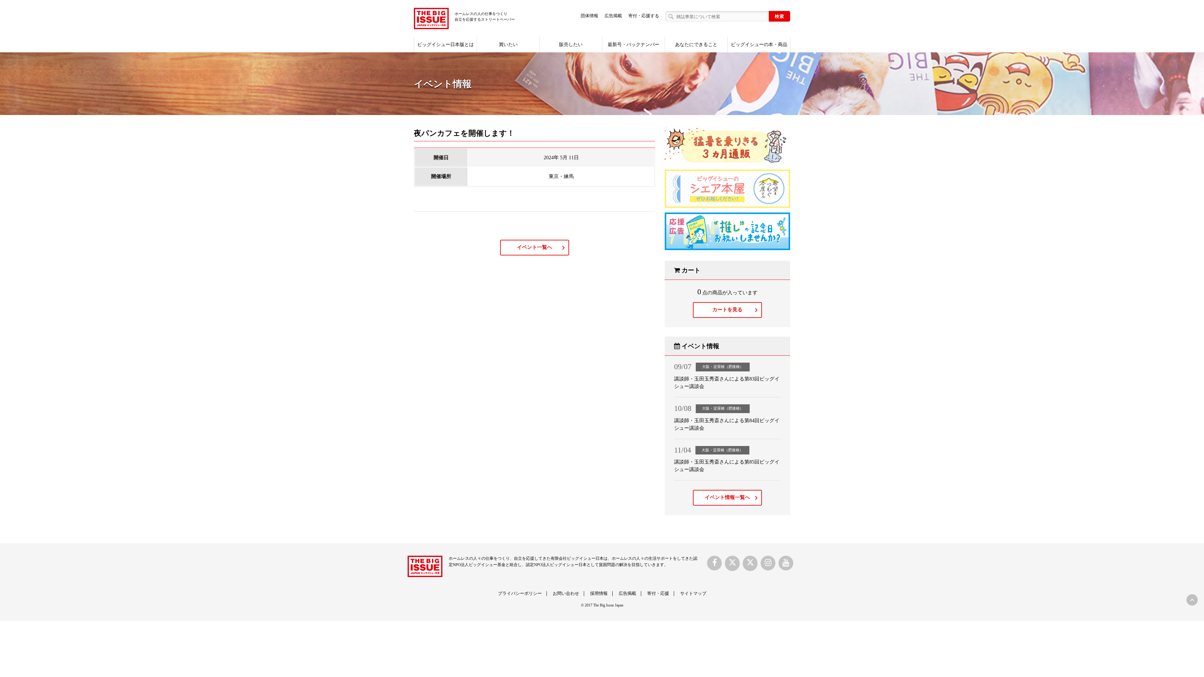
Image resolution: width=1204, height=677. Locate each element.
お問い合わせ (566, 593)
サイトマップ (693, 593)
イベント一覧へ (534, 247)
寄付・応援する (643, 15)
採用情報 (599, 593)
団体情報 (589, 15)
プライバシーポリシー (520, 593)
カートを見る (727, 309)
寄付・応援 (658, 593)
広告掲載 (613, 15)
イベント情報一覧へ (727, 497)
